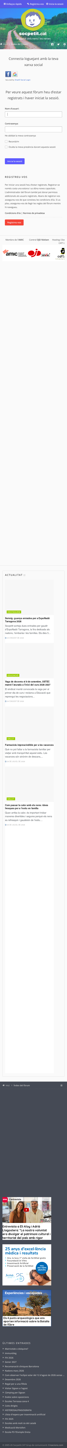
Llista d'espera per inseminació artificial (25, 1414)
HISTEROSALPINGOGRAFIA (18, 1410)
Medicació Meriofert (15, 1427)
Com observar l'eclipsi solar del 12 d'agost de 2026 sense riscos (35, 1375)
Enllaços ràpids (14, 3)
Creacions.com (55, 1445)
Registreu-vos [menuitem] (37, 3)
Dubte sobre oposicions (17, 1397)
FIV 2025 (9, 1418)
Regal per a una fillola (16, 1383)
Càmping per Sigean (15, 1392)
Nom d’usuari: (12, 108)
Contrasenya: (11, 123)
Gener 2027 (10, 1361)
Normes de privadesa (34, 213)
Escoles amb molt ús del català (20, 1423)
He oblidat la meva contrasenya (20, 135)
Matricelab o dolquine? (16, 1348)
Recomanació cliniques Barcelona (22, 1366)
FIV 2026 (9, 1357)
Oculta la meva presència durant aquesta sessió (32, 146)
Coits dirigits (11, 1405)
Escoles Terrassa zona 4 (17, 1401)
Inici (8, 1085)
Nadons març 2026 (14, 1370)
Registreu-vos (14, 222)
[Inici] (33, 25)
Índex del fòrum (22, 1085)
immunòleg (10, 1353)
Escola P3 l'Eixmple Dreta (17, 1432)
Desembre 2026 (13, 1379)
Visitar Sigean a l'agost (16, 1388)
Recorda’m (13, 141)
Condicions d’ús (13, 213)
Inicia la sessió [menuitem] (56, 3)
